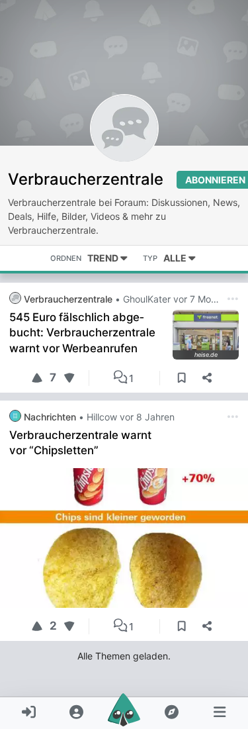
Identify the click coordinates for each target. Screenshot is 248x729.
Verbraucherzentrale (85, 179)
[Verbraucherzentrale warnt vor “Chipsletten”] (124, 538)
